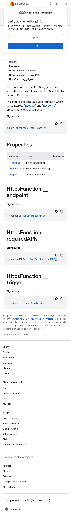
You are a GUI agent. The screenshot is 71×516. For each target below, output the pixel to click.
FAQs (5, 439)
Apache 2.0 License (44, 322)
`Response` (49, 105)
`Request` (30, 105)
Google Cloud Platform (15, 481)
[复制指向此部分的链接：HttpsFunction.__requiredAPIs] (41, 239)
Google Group (10, 428)
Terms (6, 500)
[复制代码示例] (61, 123)
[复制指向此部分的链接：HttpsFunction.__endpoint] (31, 196)
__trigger (12, 174)
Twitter (6, 398)
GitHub (6, 373)
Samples (7, 362)
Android (7, 465)
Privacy (15, 500)
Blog (5, 387)
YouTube (7, 403)
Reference (8, 357)
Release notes (10, 434)
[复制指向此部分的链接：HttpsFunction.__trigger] (26, 283)
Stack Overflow (11, 423)
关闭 (35, 37)
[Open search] (51, 4)
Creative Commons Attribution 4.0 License (34, 318)
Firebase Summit (11, 393)
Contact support (11, 418)
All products (9, 486)
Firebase (7, 476)
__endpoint (14, 162)
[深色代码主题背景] (56, 123)
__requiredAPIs (16, 168)
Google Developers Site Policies (26, 325)
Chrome (7, 471)
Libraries (7, 368)
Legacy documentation (15, 444)
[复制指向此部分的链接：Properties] (35, 145)
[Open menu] (5, 4)
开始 (35, 45)
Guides (6, 352)
